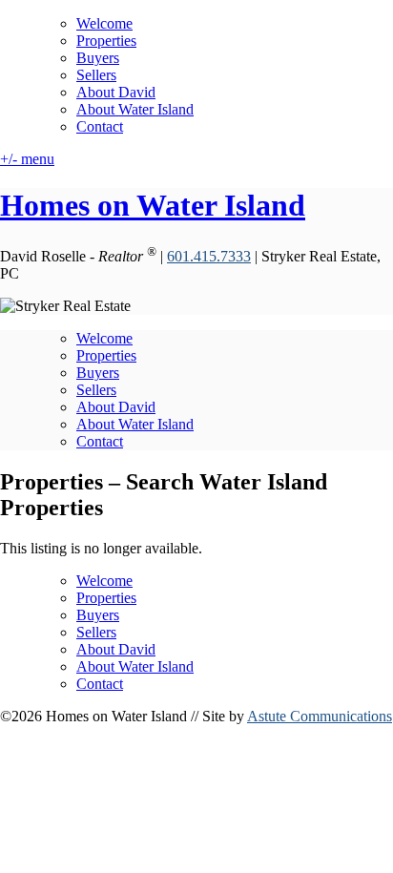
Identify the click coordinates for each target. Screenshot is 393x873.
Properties (106, 40)
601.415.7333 (209, 256)
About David (115, 92)
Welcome (104, 23)
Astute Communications (319, 716)
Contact (99, 126)
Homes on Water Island (152, 205)
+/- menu (27, 159)
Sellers (96, 75)
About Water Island (135, 109)
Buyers (97, 58)
